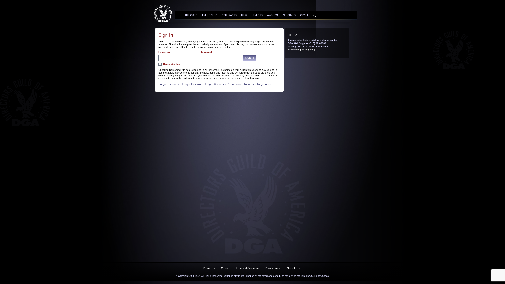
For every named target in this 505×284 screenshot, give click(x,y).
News (244, 15)
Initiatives (289, 15)
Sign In (249, 57)
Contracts (229, 15)
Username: (164, 52)
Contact (225, 268)
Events (258, 15)
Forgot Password (192, 84)
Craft (304, 15)
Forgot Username (169, 84)
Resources (209, 268)
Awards (272, 15)
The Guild (191, 15)
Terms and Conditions (247, 268)
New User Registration (258, 84)
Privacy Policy (272, 268)
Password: (207, 52)
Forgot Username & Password (224, 84)
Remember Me (171, 64)
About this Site (294, 268)
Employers (209, 15)
